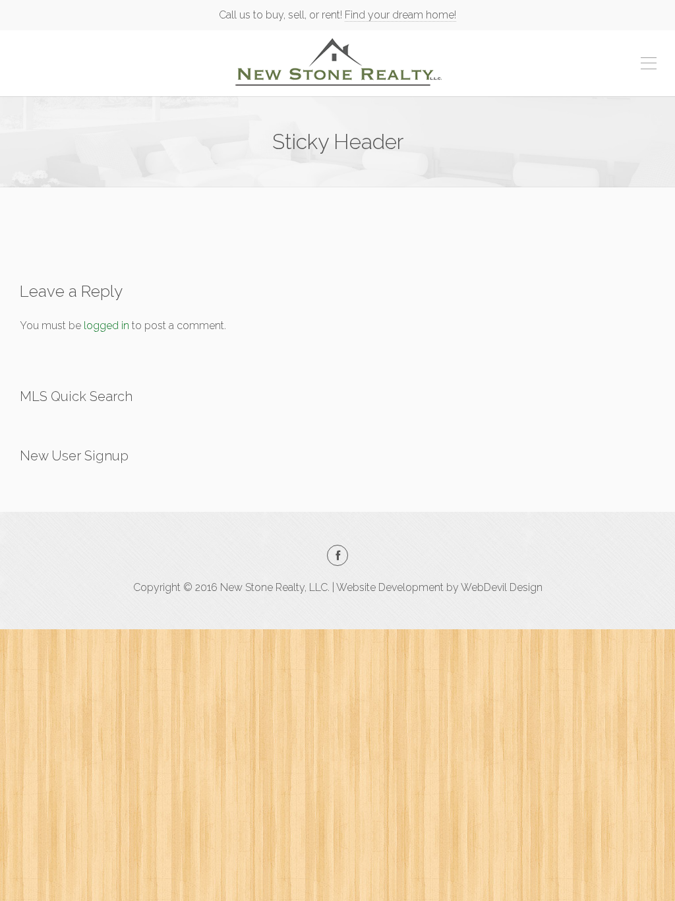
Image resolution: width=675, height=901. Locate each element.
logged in (106, 325)
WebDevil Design (502, 587)
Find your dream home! (400, 15)
